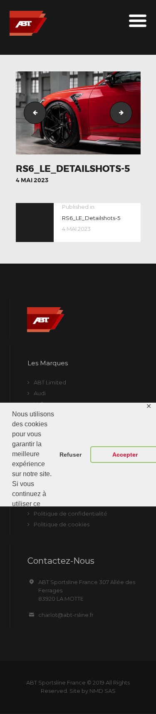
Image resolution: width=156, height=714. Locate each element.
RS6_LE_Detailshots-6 (129, 112)
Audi (40, 393)
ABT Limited (50, 382)
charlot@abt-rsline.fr (66, 614)
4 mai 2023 (32, 180)
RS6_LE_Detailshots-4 (32, 112)
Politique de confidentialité (70, 513)
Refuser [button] (70, 454)
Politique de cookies (61, 524)
